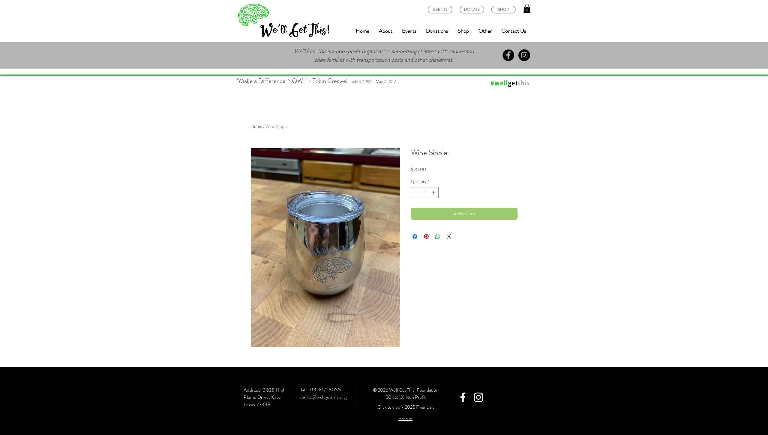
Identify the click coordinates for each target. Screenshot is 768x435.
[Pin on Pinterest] (426, 236)
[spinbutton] (424, 192)
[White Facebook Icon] (463, 397)
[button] (527, 8)
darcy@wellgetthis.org (323, 396)
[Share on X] (449, 236)
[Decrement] (415, 192)
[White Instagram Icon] (478, 397)
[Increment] (434, 192)
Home (256, 126)
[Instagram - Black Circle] (524, 55)
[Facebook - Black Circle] (508, 55)
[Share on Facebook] (414, 236)
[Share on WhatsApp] (437, 236)
